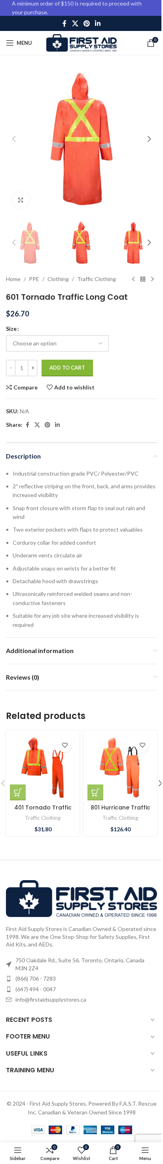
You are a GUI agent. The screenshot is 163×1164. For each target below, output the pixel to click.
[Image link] (81, 897)
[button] (14, 139)
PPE (34, 279)
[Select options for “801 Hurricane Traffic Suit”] (95, 792)
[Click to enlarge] (21, 200)
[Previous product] (133, 279)
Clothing (58, 279)
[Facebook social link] (64, 23)
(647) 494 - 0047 (35, 989)
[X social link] (75, 23)
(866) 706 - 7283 (35, 978)
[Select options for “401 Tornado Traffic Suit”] (18, 792)
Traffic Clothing (96, 279)
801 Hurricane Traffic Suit (120, 811)
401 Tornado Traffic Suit (43, 811)
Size (11, 328)
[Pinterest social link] (86, 23)
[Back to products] (143, 279)
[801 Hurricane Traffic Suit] (120, 767)
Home (13, 279)
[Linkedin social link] (98, 23)
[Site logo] (81, 42)
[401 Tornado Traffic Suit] (43, 767)
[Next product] (152, 279)
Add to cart (67, 367)
